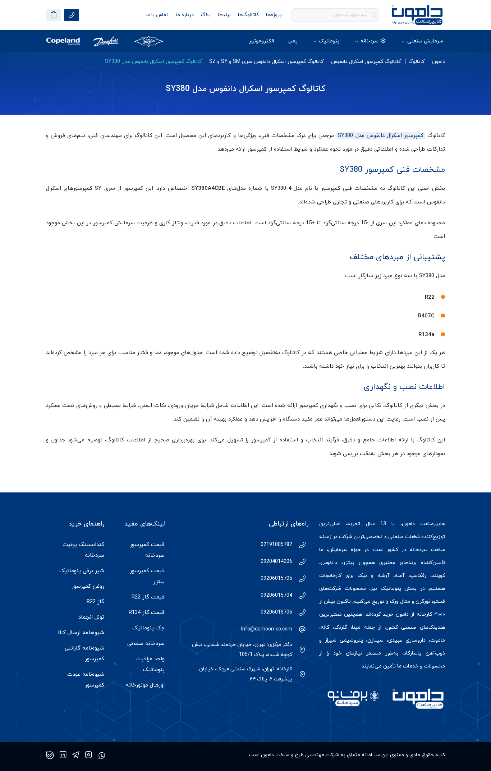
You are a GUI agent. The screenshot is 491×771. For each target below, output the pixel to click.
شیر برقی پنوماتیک (81, 571)
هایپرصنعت (432, 523)
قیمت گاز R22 (148, 597)
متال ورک (400, 601)
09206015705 (276, 578)
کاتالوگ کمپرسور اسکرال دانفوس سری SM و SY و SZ (266, 61)
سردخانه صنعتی (146, 643)
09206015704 (276, 595)
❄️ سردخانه (373, 41)
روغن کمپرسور (88, 586)
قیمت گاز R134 (147, 612)
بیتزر (348, 562)
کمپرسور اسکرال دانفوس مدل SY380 (380, 135)
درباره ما (185, 15)
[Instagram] (88, 755)
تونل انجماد (91, 617)
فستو (439, 601)
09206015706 (276, 612)
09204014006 (276, 561)
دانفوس (329, 562)
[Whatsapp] (102, 755)
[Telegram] (75, 755)
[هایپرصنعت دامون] (417, 15)
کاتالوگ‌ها (248, 15)
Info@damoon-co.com (266, 629)
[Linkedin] (63, 755)
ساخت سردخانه (427, 549)
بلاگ (206, 15)
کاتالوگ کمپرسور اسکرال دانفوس (366, 61)
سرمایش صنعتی (425, 41)
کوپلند (438, 575)
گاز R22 (95, 602)
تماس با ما (157, 15)
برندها (224, 15)
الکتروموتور (261, 41)
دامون (438, 61)
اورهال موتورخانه (145, 685)
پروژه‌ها (274, 15)
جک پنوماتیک (148, 628)
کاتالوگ (416, 61)
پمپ (293, 41)
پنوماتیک (329, 41)
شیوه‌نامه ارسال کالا (81, 633)
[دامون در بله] (50, 755)
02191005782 (276, 544)
